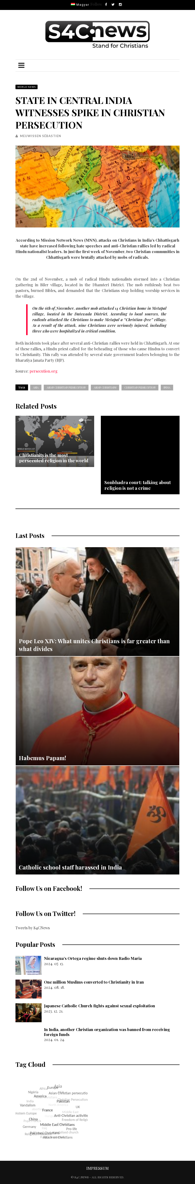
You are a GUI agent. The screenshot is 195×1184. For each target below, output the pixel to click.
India (167, 387)
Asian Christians (105, 387)
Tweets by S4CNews (32, 927)
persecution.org (43, 371)
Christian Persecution (140, 387)
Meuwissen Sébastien (40, 136)
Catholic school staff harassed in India (70, 867)
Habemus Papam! (42, 758)
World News (26, 86)
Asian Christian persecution (66, 387)
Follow (96, 4)
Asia (36, 387)
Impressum (97, 1168)
